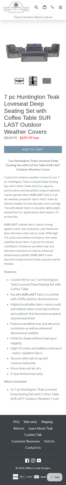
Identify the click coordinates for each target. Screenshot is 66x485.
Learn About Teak (41, 428)
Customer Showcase (26, 441)
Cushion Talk (33, 435)
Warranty (30, 422)
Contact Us (33, 448)
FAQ (16, 422)
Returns (18, 428)
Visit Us (49, 441)
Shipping (47, 422)
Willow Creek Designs (37, 468)
